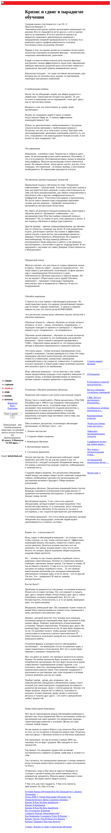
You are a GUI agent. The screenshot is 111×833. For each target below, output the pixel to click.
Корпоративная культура (94, 416)
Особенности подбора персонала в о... (98, 409)
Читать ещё (92, 473)
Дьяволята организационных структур (96, 434)
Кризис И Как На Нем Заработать (41, 802)
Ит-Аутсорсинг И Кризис (37, 810)
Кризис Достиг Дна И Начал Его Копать (45, 819)
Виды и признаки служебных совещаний (98, 391)
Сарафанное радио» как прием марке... (97, 442)
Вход (12, 405)
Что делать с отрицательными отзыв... (95, 452)
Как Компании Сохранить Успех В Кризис (46, 816)
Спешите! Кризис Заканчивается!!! (42, 813)
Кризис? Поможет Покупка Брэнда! (42, 821)
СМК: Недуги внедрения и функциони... (94, 400)
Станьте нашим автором (94, 362)
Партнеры (12, 408)
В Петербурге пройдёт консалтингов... (98, 383)
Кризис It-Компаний (35, 805)
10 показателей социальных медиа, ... (98, 461)
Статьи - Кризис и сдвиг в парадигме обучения (48, 827)
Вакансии (12, 403)
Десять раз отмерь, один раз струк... (96, 424)
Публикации (93, 374)
